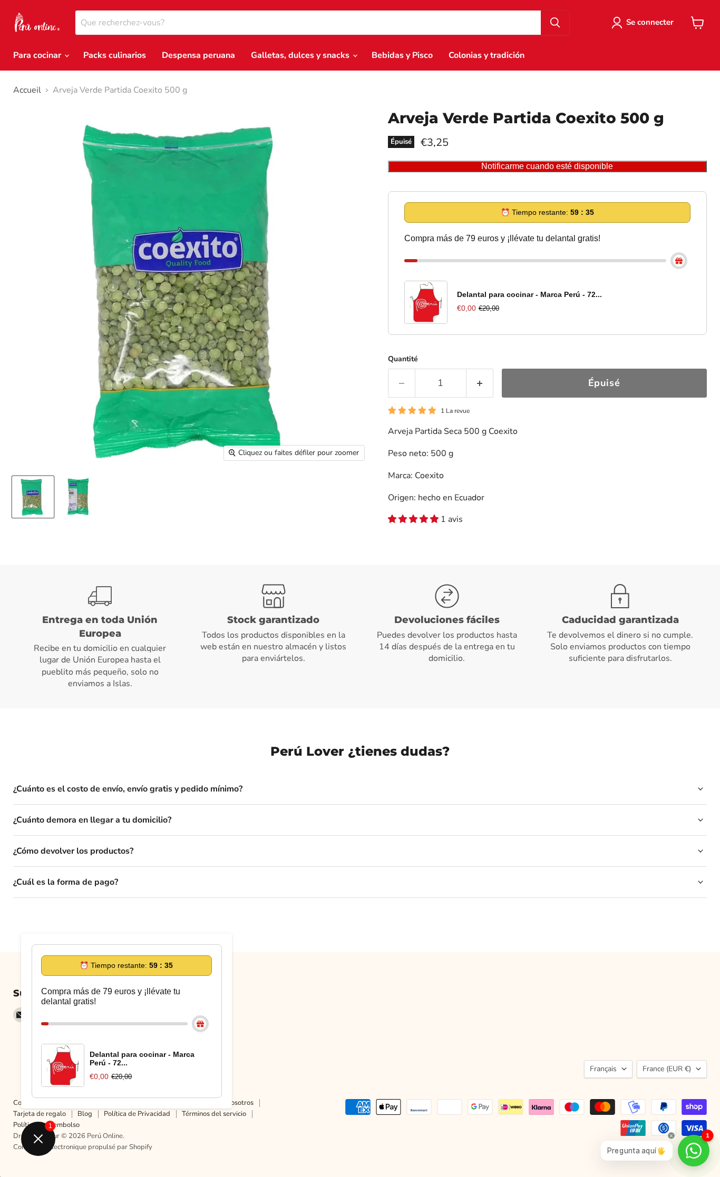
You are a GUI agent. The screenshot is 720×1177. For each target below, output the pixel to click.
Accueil (27, 90)
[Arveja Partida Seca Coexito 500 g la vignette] (33, 497)
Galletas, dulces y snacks (301, 55)
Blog (84, 1114)
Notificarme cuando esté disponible (547, 166)
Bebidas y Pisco (402, 55)
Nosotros (240, 1102)
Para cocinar (38, 55)
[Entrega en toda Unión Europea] (100, 636)
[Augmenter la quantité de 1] (479, 383)
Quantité (403, 359)
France (667, 1069)
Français (603, 1069)
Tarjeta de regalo (39, 1114)
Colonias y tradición (486, 55)
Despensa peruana (198, 55)
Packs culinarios (114, 55)
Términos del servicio (214, 1114)
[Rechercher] (555, 23)
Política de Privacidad (137, 1114)
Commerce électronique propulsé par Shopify (82, 1147)
